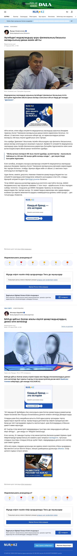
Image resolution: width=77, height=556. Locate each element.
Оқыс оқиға (8, 308)
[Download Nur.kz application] (38, 4)
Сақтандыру (24, 16)
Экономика (51, 16)
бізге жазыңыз (26, 249)
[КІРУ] (72, 12)
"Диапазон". (9, 100)
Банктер (15, 16)
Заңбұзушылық (18, 308)
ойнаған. (60, 449)
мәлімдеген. (54, 438)
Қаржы (6, 16)
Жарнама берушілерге (64, 545)
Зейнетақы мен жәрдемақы (65, 16)
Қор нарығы (42, 16)
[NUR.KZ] (38, 11)
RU (67, 12)
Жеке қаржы (33, 16)
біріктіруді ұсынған (32, 179)
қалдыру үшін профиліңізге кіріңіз (47, 280)
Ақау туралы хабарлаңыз (44, 545)
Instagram (64, 297)
